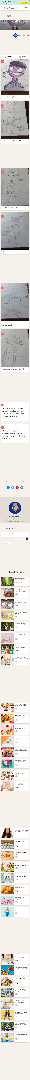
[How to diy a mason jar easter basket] (7, 1037)
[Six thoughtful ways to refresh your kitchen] (7, 878)
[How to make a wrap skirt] (7, 912)
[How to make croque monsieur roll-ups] (7, 718)
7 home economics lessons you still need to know (21, 843)
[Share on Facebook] (8, 487)
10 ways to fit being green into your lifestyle (21, 658)
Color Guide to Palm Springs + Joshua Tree (21, 990)
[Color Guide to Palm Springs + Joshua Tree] (7, 992)
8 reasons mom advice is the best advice (21, 1012)
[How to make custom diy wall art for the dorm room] (7, 763)
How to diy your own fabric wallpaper (20, 783)
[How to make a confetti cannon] (7, 615)
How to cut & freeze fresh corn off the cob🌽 (20, 580)
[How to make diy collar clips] (7, 741)
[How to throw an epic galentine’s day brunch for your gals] (7, 752)
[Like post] (11, 480)
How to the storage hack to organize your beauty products (20, 980)
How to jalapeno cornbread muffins (20, 887)
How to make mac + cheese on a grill (20, 956)
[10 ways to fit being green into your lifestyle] (7, 660)
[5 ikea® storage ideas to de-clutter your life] (7, 1004)
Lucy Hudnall (19, 582)
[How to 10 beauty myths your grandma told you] (7, 833)
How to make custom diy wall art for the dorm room (20, 762)
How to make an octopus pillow (19, 898)
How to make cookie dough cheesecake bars (21, 705)
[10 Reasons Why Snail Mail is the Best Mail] (7, 604)
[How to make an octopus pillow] (7, 900)
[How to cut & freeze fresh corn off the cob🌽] (7, 581)
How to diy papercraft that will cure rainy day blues (21, 969)
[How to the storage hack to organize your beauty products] (7, 981)
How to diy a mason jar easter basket (21, 1035)
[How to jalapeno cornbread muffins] (7, 889)
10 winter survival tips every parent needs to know (21, 625)
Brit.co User (21, 35)
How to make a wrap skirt (20, 909)
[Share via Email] (21, 487)
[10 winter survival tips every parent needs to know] (7, 626)
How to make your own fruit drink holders (21, 646)
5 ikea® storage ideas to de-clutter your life (21, 1001)
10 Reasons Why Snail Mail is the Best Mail (20, 601)
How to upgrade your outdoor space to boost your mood (21, 1025)
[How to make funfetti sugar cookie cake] (7, 855)
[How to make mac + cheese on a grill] (7, 959)
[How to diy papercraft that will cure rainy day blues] (7, 970)
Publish (27, 538)
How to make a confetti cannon (21, 613)
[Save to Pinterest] (17, 487)
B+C (17, 593)
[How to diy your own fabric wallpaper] (7, 786)
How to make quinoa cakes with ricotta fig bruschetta (20, 865)
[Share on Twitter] (12, 487)
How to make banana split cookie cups (20, 772)
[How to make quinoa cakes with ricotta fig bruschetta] (7, 867)
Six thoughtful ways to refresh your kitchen (21, 875)
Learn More (24, 2)
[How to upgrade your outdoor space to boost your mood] (7, 1026)
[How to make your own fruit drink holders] (7, 649)
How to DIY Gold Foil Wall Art (20, 635)
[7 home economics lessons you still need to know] (7, 844)
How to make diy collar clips (21, 738)
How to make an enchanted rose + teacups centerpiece (20, 728)
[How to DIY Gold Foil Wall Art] (7, 638)
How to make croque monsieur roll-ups (20, 716)
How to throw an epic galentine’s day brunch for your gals (21, 751)
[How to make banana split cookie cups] (7, 775)
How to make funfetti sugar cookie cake (20, 853)
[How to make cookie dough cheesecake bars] (7, 707)
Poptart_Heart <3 (15, 517)
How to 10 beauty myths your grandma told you (21, 830)
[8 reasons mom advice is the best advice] (7, 1015)
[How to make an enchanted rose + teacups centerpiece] (7, 730)
